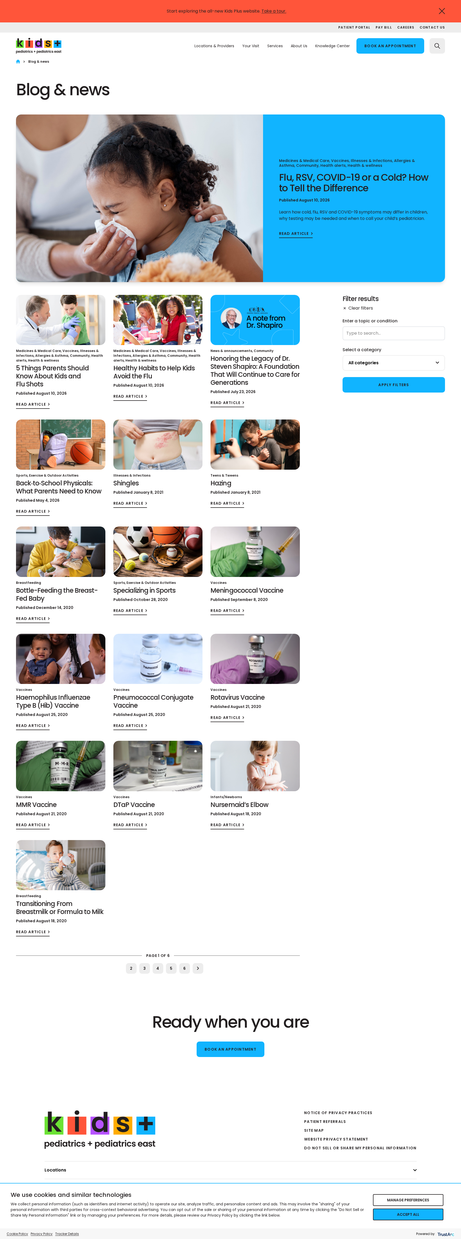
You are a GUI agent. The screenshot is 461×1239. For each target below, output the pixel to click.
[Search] (437, 46)
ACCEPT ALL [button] (408, 1214)
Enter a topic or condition (370, 321)
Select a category (362, 350)
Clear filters (360, 308)
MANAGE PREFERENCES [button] (408, 1200)
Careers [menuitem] (406, 27)
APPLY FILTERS (393, 384)
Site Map (314, 1130)
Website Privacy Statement (336, 1139)
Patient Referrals (325, 1121)
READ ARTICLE (294, 233)
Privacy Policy (42, 1234)
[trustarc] (445, 1233)
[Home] (18, 62)
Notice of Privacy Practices (338, 1112)
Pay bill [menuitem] (384, 27)
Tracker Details (67, 1234)
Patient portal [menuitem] (354, 27)
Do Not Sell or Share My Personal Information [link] (360, 1148)
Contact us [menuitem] (432, 27)
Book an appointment (390, 46)
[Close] (442, 11)
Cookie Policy (17, 1234)
